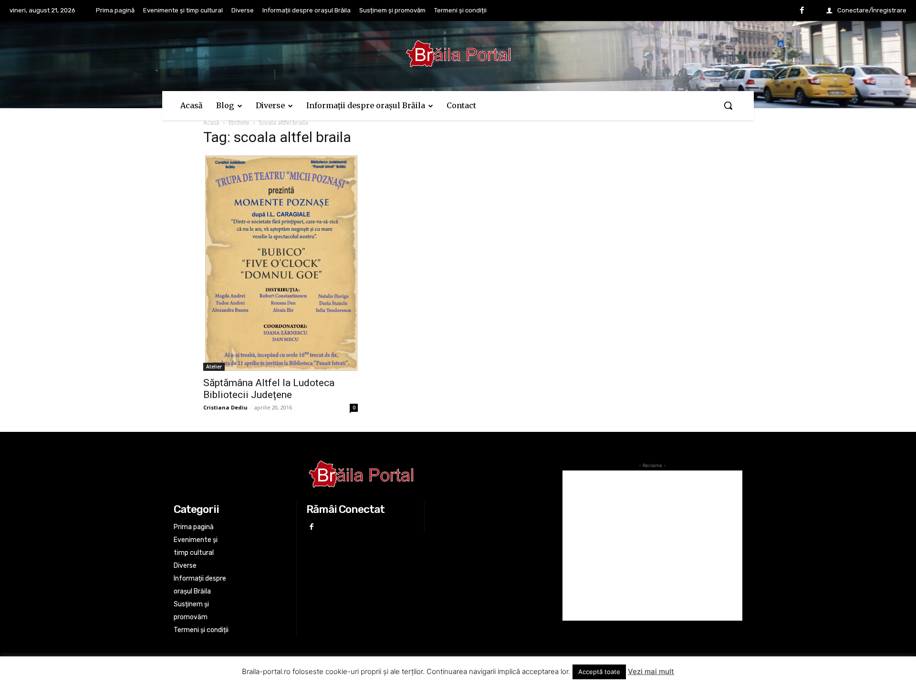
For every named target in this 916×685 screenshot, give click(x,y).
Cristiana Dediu (225, 407)
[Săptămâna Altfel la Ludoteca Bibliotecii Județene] (280, 263)
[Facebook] (802, 11)
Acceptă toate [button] (599, 671)
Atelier (214, 366)
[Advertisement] (652, 545)
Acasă (211, 123)
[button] (728, 105)
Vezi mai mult (651, 671)
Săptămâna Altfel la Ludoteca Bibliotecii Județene (268, 388)
